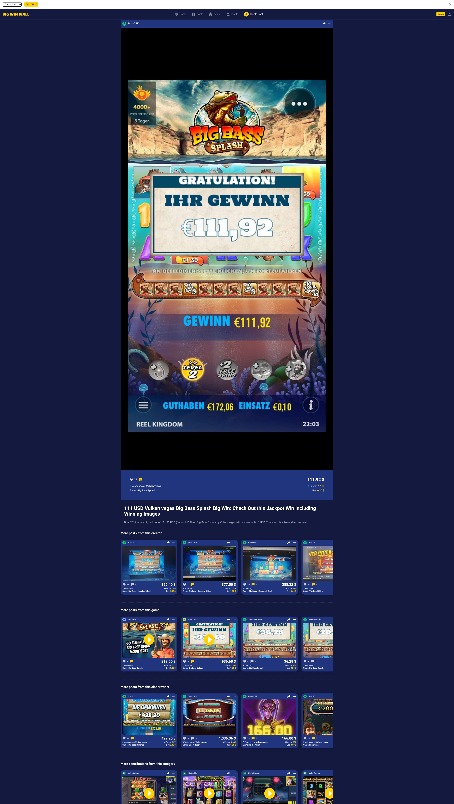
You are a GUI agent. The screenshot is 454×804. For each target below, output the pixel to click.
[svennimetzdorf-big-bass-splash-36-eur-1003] (269, 640)
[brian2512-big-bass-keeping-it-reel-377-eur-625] (209, 563)
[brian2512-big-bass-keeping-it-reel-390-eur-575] (149, 563)
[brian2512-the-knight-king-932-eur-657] (329, 563)
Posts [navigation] (200, 14)
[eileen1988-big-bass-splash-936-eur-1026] (209, 640)
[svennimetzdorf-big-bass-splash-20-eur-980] (329, 640)
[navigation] (15, 14)
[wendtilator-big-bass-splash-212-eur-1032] (149, 640)
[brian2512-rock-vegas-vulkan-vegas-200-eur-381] (329, 717)
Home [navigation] (183, 14)
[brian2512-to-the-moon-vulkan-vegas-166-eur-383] (269, 717)
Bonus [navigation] (217, 14)
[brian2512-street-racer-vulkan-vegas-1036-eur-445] (209, 717)
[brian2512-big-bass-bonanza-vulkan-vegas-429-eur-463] (149, 717)
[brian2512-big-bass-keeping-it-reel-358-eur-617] (269, 563)
